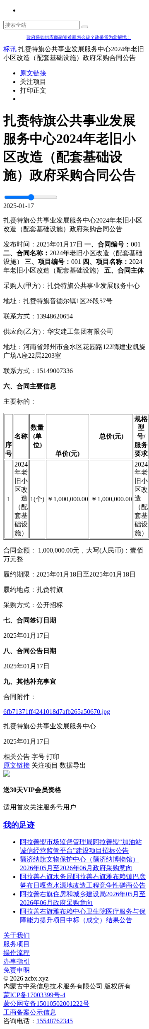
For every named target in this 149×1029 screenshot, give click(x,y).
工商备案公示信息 (29, 1012)
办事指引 (16, 961)
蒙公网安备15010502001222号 (46, 1003)
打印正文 (33, 90)
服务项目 (16, 944)
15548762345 (54, 1020)
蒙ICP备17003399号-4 (34, 994)
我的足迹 (19, 825)
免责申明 (16, 970)
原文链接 (33, 73)
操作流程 (16, 952)
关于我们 (16, 935)
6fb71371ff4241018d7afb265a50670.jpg (56, 711)
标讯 (10, 49)
